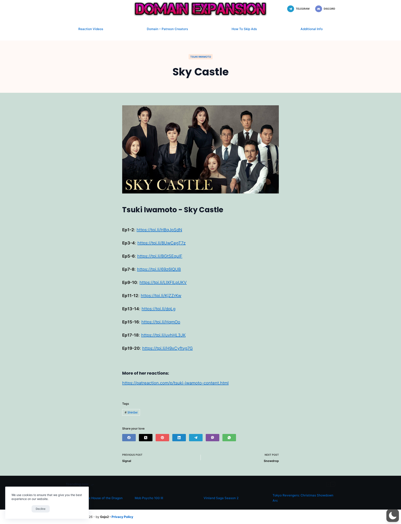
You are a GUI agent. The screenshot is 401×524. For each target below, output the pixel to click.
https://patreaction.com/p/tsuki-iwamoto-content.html (175, 382)
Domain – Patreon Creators (167, 29)
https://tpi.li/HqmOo (160, 321)
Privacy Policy (122, 517)
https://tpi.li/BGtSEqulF (159, 256)
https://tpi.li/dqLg (158, 308)
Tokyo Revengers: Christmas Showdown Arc (303, 497)
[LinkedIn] (179, 437)
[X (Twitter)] (145, 437)
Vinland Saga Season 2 (221, 498)
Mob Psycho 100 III (149, 498)
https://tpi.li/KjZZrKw (161, 295)
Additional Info (312, 29)
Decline (41, 508)
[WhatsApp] (229, 437)
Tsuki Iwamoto (200, 56)
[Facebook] (129, 437)
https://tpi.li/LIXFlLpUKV (163, 282)
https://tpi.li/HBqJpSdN (159, 229)
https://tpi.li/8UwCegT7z (161, 242)
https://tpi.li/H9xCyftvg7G (167, 348)
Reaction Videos (90, 29)
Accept (20, 508)
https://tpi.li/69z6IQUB (159, 269)
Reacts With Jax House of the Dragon (94, 498)
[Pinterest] (162, 437)
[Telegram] (196, 437)
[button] (392, 515)
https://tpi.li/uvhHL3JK (163, 335)
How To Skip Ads (244, 29)
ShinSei (131, 412)
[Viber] (212, 437)
